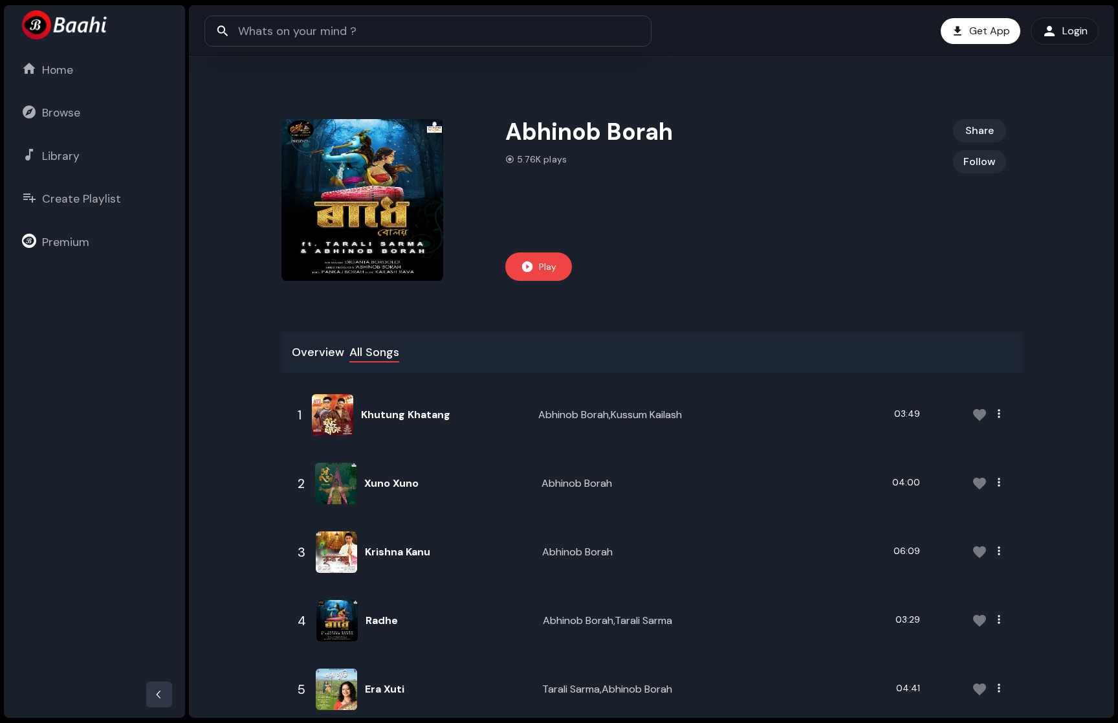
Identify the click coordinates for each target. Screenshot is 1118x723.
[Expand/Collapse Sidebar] (159, 694)
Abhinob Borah (577, 483)
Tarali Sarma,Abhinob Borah (607, 689)
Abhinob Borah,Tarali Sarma (607, 620)
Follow (979, 161)
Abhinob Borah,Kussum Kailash (610, 414)
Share (979, 130)
